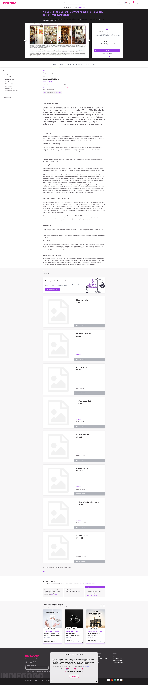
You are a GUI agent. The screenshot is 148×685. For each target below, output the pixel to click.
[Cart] (129, 3)
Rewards (5, 74)
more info (45, 81)
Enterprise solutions (118, 662)
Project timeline (7, 97)
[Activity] (133, 3)
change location (81, 7)
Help (80, 583)
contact (51, 81)
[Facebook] (26, 662)
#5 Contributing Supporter (11, 90)
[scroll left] (25, 40)
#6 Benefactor (8, 93)
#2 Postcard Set (9, 83)
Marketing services (117, 658)
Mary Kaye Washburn (50, 17)
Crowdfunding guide (89, 583)
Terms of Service (38, 680)
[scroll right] (89, 40)
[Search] (65, 3)
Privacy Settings (48, 680)
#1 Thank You (8, 81)
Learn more (54, 594)
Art (44, 86)
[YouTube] (31, 662)
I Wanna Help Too (9, 79)
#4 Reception (8, 88)
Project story (6, 71)
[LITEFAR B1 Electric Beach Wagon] (95, 618)
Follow (107, 50)
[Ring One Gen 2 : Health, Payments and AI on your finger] (74, 618)
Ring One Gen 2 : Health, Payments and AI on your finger (73, 635)
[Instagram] (33, 662)
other (66, 86)
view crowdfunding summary (107, 56)
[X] (28, 662)
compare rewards (52, 289)
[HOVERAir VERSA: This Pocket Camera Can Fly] (52, 618)
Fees (114, 656)
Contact (99, 656)
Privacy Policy (29, 680)
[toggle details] (62, 643)
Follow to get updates (91, 595)
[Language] (126, 3)
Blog (98, 660)
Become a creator (117, 660)
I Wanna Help (8, 77)
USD (119, 3)
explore (81, 607)
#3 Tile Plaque (8, 86)
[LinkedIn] (35, 662)
